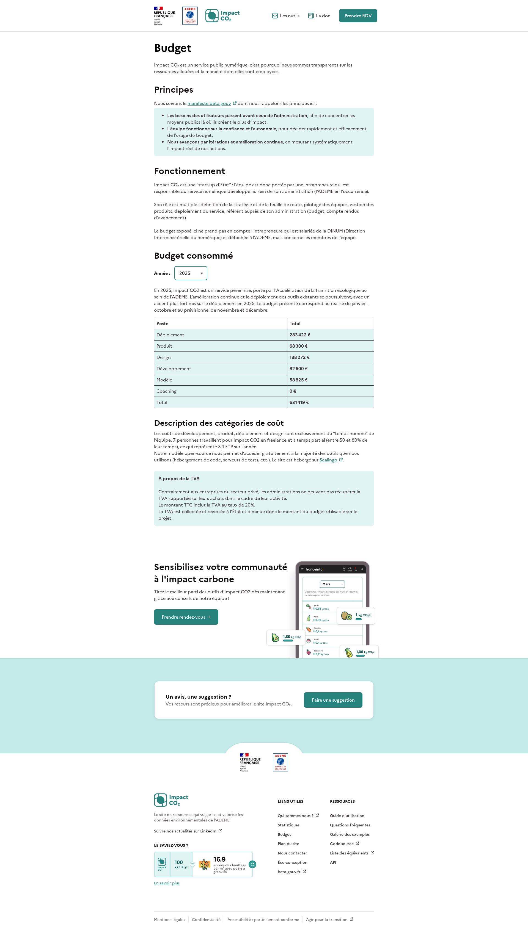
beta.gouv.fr (289, 872)
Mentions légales (169, 920)
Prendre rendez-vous (183, 617)
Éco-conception (292, 862)
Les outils (289, 15)
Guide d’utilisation (347, 816)
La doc (323, 15)
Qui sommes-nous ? (296, 816)
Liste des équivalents (349, 853)
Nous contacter (292, 853)
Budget (284, 834)
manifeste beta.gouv (209, 103)
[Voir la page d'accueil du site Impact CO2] (222, 15)
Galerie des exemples (350, 834)
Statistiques (288, 825)
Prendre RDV (358, 15)
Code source (342, 844)
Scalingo (328, 459)
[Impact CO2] (162, 864)
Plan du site (288, 844)
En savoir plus (167, 883)
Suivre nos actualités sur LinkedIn (185, 831)
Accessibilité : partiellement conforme (263, 920)
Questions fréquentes (350, 825)
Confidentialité (206, 920)
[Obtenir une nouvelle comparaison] (252, 864)
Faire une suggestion (333, 700)
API (333, 862)
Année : (162, 273)
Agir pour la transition (327, 920)
